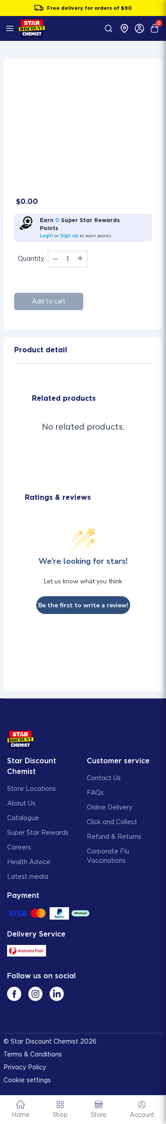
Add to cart (49, 301)
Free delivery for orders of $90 (89, 8)
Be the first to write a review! (83, 605)
